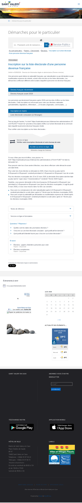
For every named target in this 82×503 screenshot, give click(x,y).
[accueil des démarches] (41, 40)
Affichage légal (57, 484)
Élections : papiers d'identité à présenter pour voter (31, 245)
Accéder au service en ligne (40, 147)
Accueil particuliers (15, 51)
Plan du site (41, 484)
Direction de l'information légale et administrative (24, 263)
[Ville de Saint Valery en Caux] (11, 4)
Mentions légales (25, 484)
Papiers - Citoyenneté (31, 51)
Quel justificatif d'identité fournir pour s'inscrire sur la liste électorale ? (37, 233)
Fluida (40, 496)
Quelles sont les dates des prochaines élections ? (31, 228)
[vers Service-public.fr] (58, 45)
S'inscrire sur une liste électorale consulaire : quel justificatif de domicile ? (39, 231)
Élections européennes (21, 249)
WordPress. (47, 496)
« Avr (59, 320)
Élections (44, 51)
